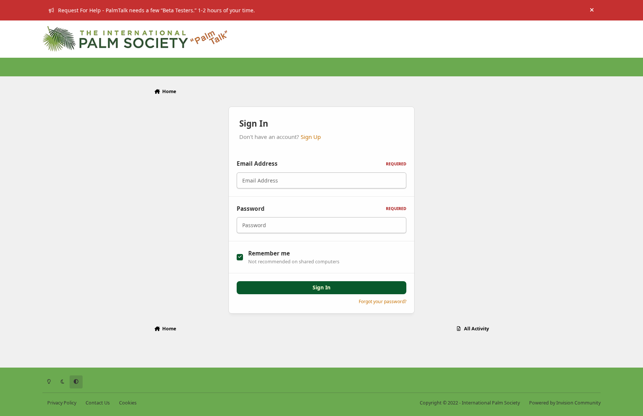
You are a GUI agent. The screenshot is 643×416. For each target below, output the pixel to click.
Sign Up (311, 136)
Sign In (321, 287)
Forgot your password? (382, 301)
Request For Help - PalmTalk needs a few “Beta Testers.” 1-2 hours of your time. (156, 10)
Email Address (321, 164)
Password (321, 209)
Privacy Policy (61, 403)
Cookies (128, 403)
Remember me (269, 253)
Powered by (565, 403)
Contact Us (98, 403)
